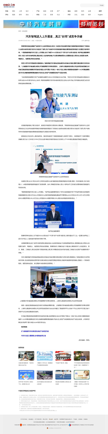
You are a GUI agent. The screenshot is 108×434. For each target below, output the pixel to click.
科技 (38, 14)
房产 (58, 11)
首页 (19, 31)
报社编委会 (31, 419)
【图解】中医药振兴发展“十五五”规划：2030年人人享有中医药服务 (81, 384)
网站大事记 (45, 419)
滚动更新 (24, 31)
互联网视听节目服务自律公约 (65, 419)
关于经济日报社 (24, 419)
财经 (20, 14)
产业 (38, 11)
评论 (6, 14)
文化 (75, 14)
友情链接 (80, 419)
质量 (51, 14)
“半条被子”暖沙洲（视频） (62, 363)
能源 (44, 11)
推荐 (100, 11)
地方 (27, 11)
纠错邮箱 (85, 419)
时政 (6, 11)
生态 (58, 14)
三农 (44, 14)
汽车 (69, 14)
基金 (27, 14)
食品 (69, 11)
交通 (51, 11)
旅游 (82, 14)
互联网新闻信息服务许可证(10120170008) (35, 424)
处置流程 (92, 424)
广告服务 (75, 419)
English (100, 14)
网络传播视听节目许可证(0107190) (52, 424)
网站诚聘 (51, 419)
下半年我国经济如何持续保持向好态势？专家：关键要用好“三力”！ (81, 365)
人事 (20, 11)
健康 (75, 11)
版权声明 (56, 419)
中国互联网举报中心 (76, 424)
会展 (89, 11)
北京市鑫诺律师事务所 (50, 422)
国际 (13, 11)
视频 (13, 14)
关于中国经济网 (38, 419)
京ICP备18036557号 (64, 424)
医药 (82, 11)
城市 (89, 14)
